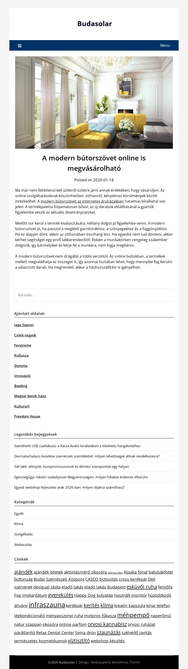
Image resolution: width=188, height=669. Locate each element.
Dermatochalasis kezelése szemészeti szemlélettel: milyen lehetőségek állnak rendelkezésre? (87, 456)
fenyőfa (165, 587)
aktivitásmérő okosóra (85, 572)
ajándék (23, 571)
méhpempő (133, 615)
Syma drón (85, 632)
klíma (106, 605)
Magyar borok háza (30, 396)
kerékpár (74, 605)
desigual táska (47, 587)
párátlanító (24, 632)
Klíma (18, 523)
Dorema (21, 365)
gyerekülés (60, 594)
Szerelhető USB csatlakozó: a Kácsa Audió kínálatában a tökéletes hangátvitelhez (77, 445)
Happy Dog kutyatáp (93, 595)
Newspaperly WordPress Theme (115, 662)
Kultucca (21, 355)
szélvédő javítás (137, 632)
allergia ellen (115, 572)
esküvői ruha (142, 586)
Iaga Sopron (24, 324)
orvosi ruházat (141, 624)
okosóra (50, 624)
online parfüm (73, 624)
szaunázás (109, 632)
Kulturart (22, 406)
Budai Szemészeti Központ (59, 579)
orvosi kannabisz (107, 624)
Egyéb (19, 513)
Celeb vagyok (25, 335)
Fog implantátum (30, 595)
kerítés (92, 605)
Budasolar (94, 23)
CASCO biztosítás (101, 579)
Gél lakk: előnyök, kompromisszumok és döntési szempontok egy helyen (71, 466)
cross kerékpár (133, 579)
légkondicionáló (29, 615)
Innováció (22, 375)
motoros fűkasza (100, 615)
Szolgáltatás (23, 534)
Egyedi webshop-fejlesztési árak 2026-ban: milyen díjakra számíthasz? (69, 487)
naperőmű (161, 615)
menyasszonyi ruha (64, 615)
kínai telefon (158, 605)
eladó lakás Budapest (105, 587)
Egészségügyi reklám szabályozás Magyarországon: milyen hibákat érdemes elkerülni (81, 477)
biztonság (23, 579)
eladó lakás (72, 587)
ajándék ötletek (48, 572)
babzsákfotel (161, 572)
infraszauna (47, 604)
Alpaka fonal (136, 572)
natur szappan (28, 624)
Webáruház (23, 544)
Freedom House (27, 416)
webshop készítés (108, 641)
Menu (165, 45)
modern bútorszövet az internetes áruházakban (82, 201)
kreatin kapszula (129, 605)
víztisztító (79, 640)
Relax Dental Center (55, 632)
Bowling (20, 385)
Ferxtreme (22, 345)
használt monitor (130, 595)
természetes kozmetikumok (40, 641)
